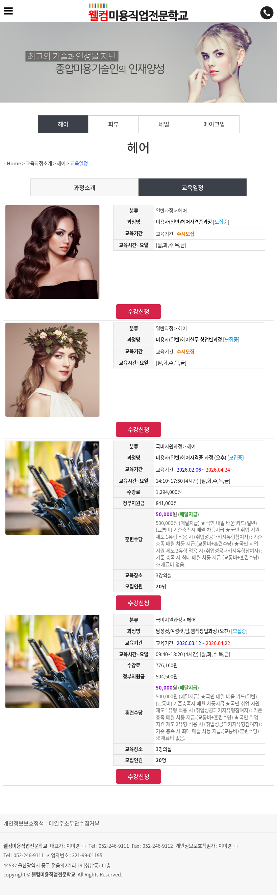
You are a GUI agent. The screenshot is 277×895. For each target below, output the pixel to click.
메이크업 (214, 124)
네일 (163, 124)
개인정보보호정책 (23, 823)
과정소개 (84, 187)
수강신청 (138, 311)
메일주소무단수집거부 (74, 823)
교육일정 (79, 163)
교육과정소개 (39, 163)
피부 (113, 124)
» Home (12, 163)
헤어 (63, 124)
